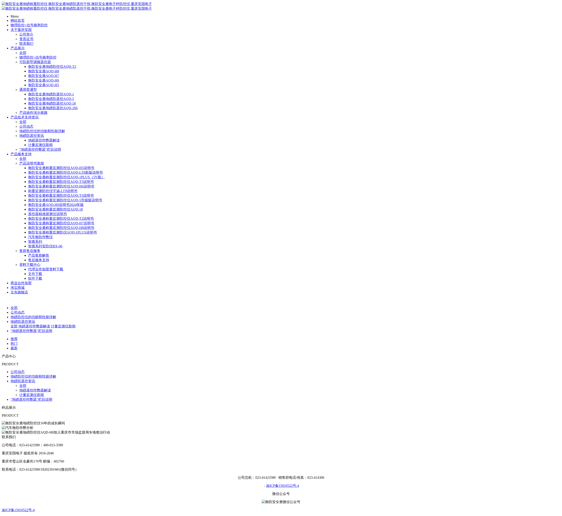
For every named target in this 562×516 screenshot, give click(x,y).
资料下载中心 (29, 264)
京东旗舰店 (19, 292)
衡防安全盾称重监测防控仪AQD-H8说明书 (61, 228)
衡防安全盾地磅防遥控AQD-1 (51, 94)
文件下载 (35, 274)
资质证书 (26, 39)
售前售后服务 (29, 251)
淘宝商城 (18, 287)
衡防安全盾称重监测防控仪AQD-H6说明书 (61, 186)
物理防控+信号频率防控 (29, 25)
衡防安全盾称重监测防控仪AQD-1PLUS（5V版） (66, 177)
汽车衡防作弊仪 (40, 237)
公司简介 (26, 34)
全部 (22, 53)
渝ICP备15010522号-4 (282, 485)
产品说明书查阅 (31, 163)
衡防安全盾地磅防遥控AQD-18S (53, 108)
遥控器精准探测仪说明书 (47, 214)
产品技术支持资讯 (25, 117)
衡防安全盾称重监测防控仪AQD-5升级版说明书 (65, 200)
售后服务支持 (38, 260)
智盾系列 (35, 241)
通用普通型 (28, 89)
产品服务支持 (21, 154)
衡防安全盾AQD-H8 (43, 71)
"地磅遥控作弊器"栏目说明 (40, 149)
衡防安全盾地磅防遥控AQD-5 (51, 99)
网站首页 (18, 20)
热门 (14, 343)
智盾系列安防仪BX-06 (45, 246)
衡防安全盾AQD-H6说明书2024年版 (56, 205)
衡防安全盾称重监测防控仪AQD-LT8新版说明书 (65, 172)
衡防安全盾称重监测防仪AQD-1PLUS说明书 (62, 232)
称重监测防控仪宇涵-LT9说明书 (52, 191)
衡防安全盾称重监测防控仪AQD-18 (55, 209)
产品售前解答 (38, 255)
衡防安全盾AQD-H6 (43, 80)
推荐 (14, 339)
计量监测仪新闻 (40, 145)
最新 (14, 348)
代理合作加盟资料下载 (45, 269)
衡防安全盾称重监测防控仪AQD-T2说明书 (61, 218)
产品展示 (18, 48)
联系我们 (26, 43)
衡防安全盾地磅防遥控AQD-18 (52, 103)
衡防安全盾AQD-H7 (43, 76)
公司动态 (26, 126)
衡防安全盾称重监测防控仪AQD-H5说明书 (61, 168)
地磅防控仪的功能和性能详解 (42, 131)
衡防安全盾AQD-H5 (43, 85)
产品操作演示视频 (33, 112)
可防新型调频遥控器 (35, 62)
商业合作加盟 (21, 283)
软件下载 (35, 278)
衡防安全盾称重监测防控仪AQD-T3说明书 (61, 195)
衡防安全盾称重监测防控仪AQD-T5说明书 (61, 182)
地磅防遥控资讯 (31, 135)
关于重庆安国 (21, 30)
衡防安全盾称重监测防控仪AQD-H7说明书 (61, 223)
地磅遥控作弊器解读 (44, 140)
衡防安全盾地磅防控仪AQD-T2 (52, 66)
